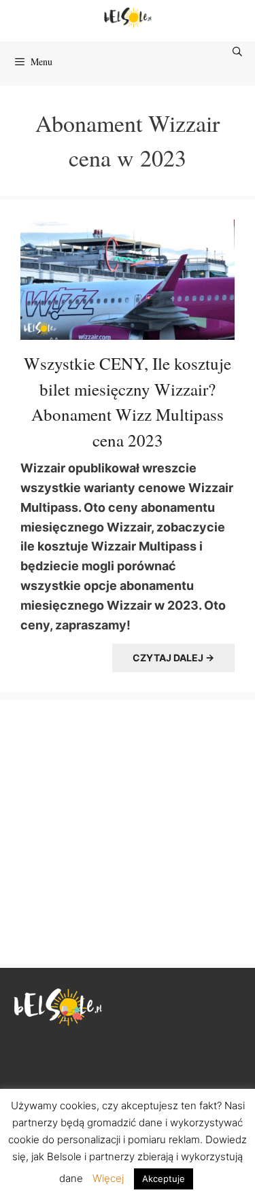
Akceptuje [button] (163, 1178)
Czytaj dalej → (173, 657)
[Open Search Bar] (238, 51)
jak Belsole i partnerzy (83, 1156)
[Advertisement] (127, 830)
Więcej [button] (108, 1178)
